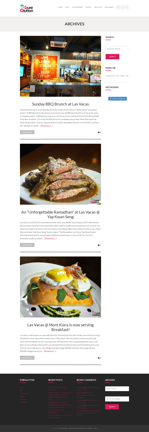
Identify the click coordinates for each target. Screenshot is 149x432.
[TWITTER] (118, 7)
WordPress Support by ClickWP (80, 428)
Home (22, 387)
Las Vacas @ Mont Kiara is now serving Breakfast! (60, 327)
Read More (27, 132)
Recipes (22, 396)
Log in (95, 428)
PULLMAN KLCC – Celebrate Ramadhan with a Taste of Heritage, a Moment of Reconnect (59, 405)
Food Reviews (24, 393)
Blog (21, 390)
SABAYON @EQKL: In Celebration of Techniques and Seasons (88, 413)
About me (23, 399)
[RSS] (127, 7)
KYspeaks (80, 387)
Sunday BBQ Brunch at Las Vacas (60, 104)
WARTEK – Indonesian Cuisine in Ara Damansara (85, 395)
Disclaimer (23, 402)
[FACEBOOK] (123, 7)
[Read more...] (46, 125)
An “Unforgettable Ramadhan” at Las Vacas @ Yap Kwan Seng (60, 214)
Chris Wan (64, 428)
